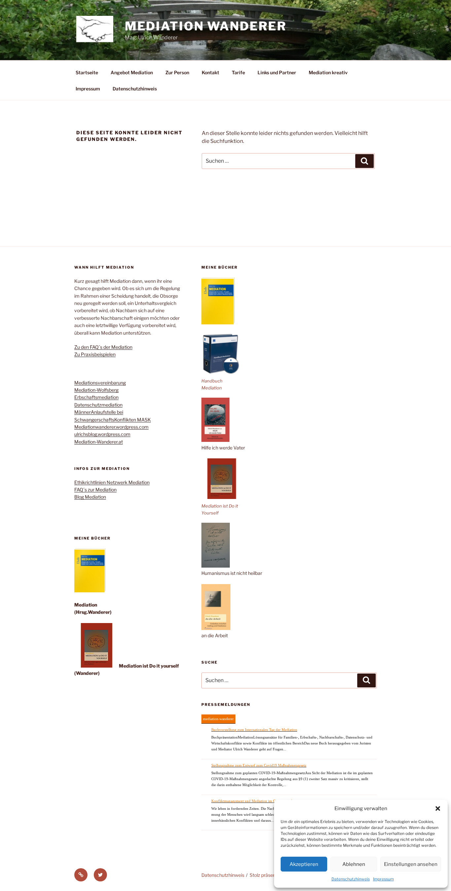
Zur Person (177, 72)
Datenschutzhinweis (350, 878)
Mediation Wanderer (206, 26)
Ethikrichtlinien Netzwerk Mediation (112, 482)
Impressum (383, 878)
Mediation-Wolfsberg (96, 390)
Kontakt (210, 72)
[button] (437, 808)
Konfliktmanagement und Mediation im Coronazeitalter (253, 801)
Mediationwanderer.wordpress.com (111, 427)
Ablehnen (353, 864)
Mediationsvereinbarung (100, 382)
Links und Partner (277, 72)
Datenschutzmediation (98, 405)
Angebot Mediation (132, 72)
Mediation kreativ (328, 72)
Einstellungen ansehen (410, 864)
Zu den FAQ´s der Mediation (103, 347)
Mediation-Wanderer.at (98, 442)
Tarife (238, 72)
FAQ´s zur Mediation (95, 489)
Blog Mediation (90, 497)
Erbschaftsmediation (96, 397)
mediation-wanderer (218, 719)
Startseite (87, 72)
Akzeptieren (304, 864)
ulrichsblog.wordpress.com (102, 434)
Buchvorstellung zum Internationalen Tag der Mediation (254, 730)
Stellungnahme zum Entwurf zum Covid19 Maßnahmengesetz (258, 765)
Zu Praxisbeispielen (95, 354)
